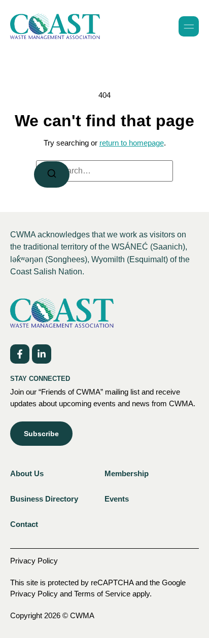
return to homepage (131, 142)
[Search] (51, 174)
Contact (24, 524)
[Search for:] (104, 171)
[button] (189, 26)
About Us (27, 473)
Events (116, 498)
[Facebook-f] (19, 354)
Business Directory (44, 498)
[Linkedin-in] (41, 354)
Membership (126, 473)
